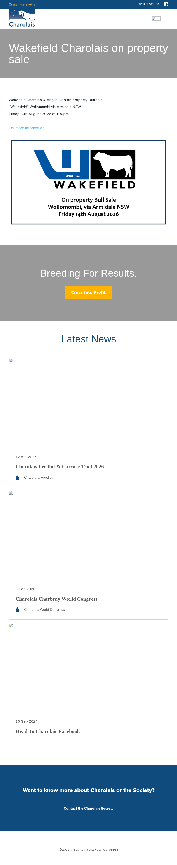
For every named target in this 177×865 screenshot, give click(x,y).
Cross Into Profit (88, 293)
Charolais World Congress (44, 609)
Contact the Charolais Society (89, 808)
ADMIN (113, 849)
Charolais (31, 477)
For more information (26, 128)
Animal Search (149, 4)
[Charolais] (22, 15)
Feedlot (46, 477)
